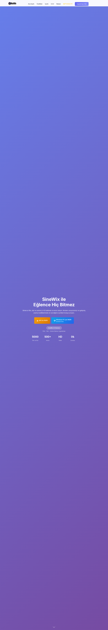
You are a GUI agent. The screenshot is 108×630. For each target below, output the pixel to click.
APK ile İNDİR (43, 320)
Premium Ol (68, 4)
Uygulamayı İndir (82, 4)
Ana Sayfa (31, 4)
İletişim (58, 4)
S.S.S (52, 4)
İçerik (46, 4)
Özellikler (39, 4)
